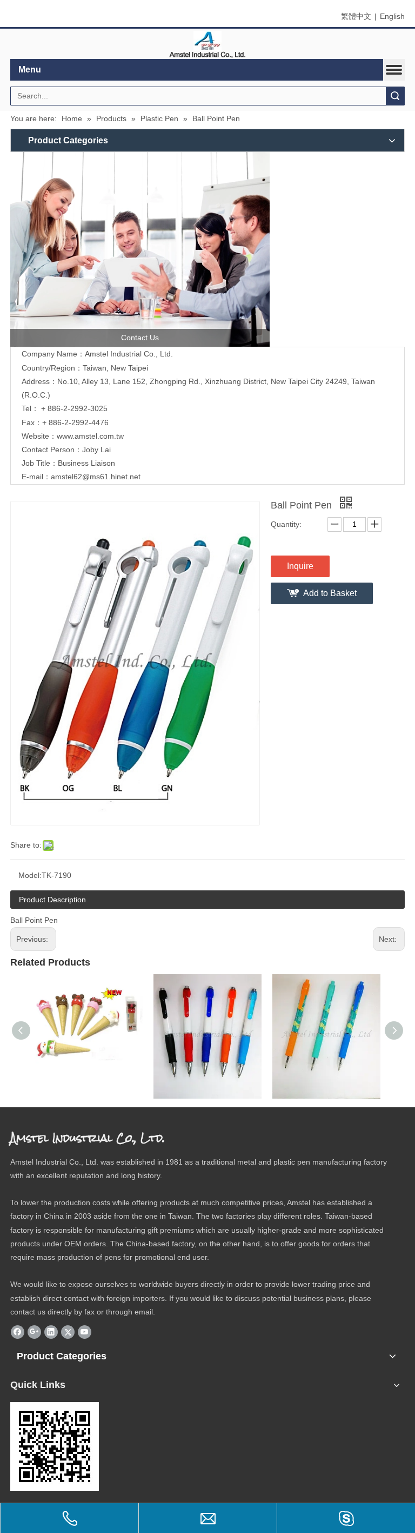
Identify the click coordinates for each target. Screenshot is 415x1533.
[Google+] (34, 1332)
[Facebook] (17, 1332)
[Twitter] (68, 1332)
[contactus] (140, 249)
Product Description (52, 899)
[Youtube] (84, 1332)
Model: (30, 875)
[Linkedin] (51, 1332)
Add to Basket (330, 593)
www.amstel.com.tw (90, 436)
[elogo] (207, 44)
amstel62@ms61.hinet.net (97, 476)
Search (395, 96)
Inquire (300, 566)
